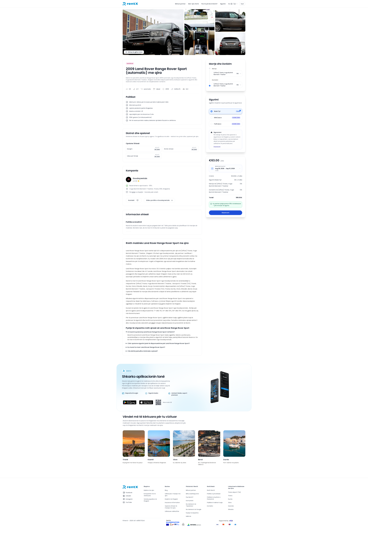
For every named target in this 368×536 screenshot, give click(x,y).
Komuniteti (189, 501)
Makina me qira (149, 490)
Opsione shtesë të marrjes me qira (171, 507)
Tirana (230, 496)
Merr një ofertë (193, 4)
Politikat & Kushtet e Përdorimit (213, 498)
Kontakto (210, 506)
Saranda (231, 506)
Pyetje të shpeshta (192, 513)
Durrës (230, 499)
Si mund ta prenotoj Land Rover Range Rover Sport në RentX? (151, 332)
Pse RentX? (189, 497)
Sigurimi (222, 4)
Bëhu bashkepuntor (192, 494)
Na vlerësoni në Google (193, 509)
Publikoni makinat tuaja (215, 502)
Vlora (229, 502)
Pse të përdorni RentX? (209, 4)
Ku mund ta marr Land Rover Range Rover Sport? (146, 347)
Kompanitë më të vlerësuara (150, 495)
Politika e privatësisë (213, 494)
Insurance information (172, 502)
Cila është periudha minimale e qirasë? (142, 351)
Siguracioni (217, 146)
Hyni (242, 4)
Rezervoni (225, 213)
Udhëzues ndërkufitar (172, 511)
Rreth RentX (211, 490)
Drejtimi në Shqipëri (171, 499)
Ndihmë (188, 516)
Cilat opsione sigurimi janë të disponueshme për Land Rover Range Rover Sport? (158, 343)
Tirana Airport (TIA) (234, 492)
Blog (166, 490)
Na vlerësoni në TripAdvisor (191, 505)
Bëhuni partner (180, 4)
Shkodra (230, 509)
